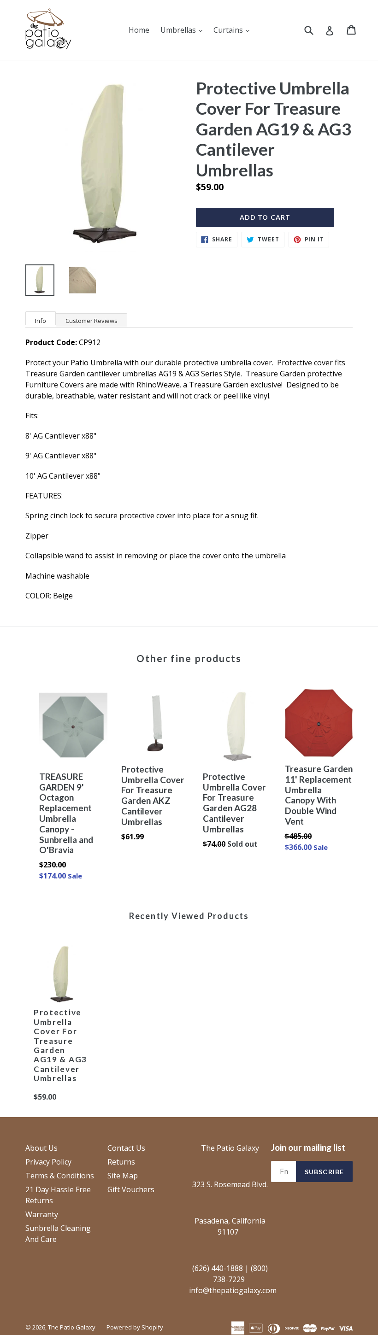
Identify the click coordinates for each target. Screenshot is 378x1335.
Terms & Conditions (59, 1176)
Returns (121, 1162)
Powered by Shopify (134, 1327)
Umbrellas (183, 29)
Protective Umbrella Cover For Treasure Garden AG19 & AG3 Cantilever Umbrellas (60, 1045)
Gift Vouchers (130, 1189)
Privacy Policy (48, 1162)
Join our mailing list (308, 1147)
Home (139, 30)
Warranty (41, 1214)
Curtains (233, 29)
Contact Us (126, 1148)
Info (40, 320)
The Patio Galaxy (71, 1327)
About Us (41, 1148)
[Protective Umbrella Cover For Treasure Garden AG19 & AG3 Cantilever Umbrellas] (61, 976)
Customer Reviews (91, 320)
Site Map (122, 1176)
